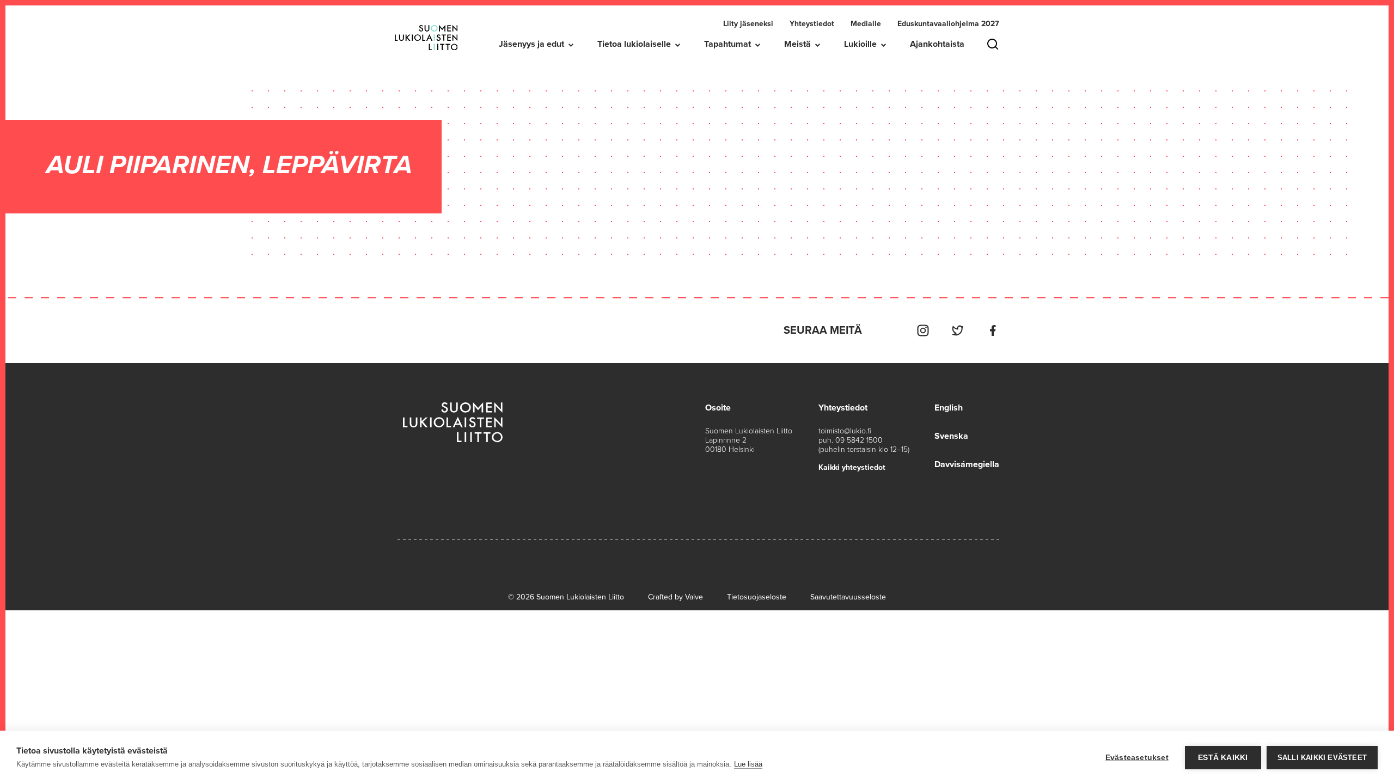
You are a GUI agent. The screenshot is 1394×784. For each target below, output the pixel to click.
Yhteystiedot (812, 23)
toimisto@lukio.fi (844, 431)
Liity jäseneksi (748, 23)
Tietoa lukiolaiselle (634, 44)
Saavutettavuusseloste (848, 597)
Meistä (797, 44)
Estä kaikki (1223, 758)
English (948, 407)
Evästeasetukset (1137, 758)
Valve (694, 597)
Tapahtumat (727, 44)
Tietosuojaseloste (756, 597)
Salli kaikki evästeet (1322, 758)
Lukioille (860, 44)
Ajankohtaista (937, 44)
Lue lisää (748, 764)
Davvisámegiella (966, 464)
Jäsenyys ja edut (531, 44)
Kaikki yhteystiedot (851, 467)
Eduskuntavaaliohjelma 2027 (948, 23)
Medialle (866, 23)
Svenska (951, 436)
